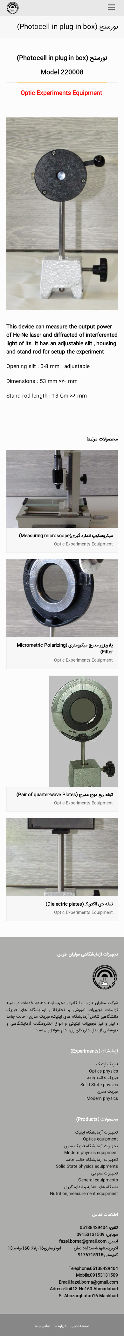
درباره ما (60, 1326)
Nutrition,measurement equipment (84, 1194)
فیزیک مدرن (107, 1091)
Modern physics (102, 1098)
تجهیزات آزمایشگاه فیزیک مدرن (91, 1146)
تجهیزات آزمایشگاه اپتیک (96, 1132)
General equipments (98, 1180)
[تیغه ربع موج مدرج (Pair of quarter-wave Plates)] (83, 783)
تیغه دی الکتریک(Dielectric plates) (79, 904)
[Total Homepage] (105, 989)
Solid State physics (99, 1085)
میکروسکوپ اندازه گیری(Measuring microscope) (66, 535)
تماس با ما (42, 1326)
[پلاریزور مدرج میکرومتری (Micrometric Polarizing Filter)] (62, 634)
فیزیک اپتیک (107, 1064)
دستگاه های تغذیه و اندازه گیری (91, 1187)
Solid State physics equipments (87, 1166)
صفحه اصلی (80, 1326)
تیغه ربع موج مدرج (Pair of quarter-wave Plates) (65, 794)
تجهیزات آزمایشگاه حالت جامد (92, 1160)
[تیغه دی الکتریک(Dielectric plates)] (62, 892)
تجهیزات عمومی (104, 1173)
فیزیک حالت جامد (102, 1078)
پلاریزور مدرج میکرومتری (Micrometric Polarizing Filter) (65, 649)
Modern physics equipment (91, 1153)
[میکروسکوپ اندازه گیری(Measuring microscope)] (62, 524)
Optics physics (103, 1071)
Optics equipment (100, 1139)
